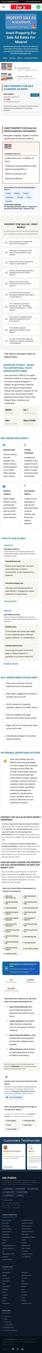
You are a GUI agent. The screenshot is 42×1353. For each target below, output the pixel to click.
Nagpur (4, 1298)
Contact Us (7, 1322)
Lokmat (24, 1243)
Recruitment (21, 1189)
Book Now (34, 95)
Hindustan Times (27, 1220)
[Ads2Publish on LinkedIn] (22, 1349)
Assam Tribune (7, 1229)
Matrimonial (9, 1189)
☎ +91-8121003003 (14, 1097)
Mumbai (24, 1295)
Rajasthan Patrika (27, 1231)
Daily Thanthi (26, 1248)
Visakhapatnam (26, 1303)
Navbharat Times (27, 1254)
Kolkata (23, 1292)
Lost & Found (9, 1195)
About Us (7, 1316)
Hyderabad (5, 1286)
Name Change (22, 1192)
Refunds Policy (9, 1327)
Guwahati (24, 1284)
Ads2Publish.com (12, 1339)
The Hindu (5, 1223)
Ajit (3, 1251)
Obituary (20, 1195)
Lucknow (5, 1295)
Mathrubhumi (26, 1245)
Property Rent (9, 1192)
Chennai (24, 1278)
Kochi (4, 1292)
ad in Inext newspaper (15, 51)
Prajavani (5, 1257)
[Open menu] (3, 6)
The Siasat (25, 1251)
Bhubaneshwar (26, 1275)
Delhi (23, 1281)
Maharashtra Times (8, 1254)
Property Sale (34, 1189)
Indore (23, 1286)
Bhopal (4, 1275)
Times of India (6, 1220)
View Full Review (8, 1167)
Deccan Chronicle (27, 1223)
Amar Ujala (25, 1234)
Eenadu (4, 1240)
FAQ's (6, 1319)
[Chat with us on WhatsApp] (38, 7)
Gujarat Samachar (8, 1248)
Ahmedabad (6, 1272)
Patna (23, 1298)
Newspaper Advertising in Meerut (23, 1091)
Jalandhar (5, 1289)
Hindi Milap (5, 1237)
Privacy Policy (8, 1325)
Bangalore (24, 1272)
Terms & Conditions (10, 1330)
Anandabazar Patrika (28, 1237)
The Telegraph (26, 1257)
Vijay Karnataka (7, 1259)
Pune (3, 1300)
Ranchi (23, 1300)
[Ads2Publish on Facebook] (13, 1349)
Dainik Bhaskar (26, 1229)
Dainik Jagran (6, 1231)
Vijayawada (5, 1303)
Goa (3, 1284)
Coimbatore (6, 1281)
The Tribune (6, 1226)
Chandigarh (6, 1278)
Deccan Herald (26, 1226)
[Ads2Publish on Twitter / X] (18, 1349)
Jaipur (23, 1289)
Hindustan (5, 1234)
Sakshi (24, 1240)
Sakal (3, 1243)
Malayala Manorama (8, 1245)
